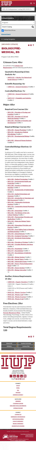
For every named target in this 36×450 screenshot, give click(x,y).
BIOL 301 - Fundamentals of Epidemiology (21, 190)
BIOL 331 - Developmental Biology (18, 136)
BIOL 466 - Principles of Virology (18, 242)
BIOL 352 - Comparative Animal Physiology (21, 206)
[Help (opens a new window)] (33, 45)
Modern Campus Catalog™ (20, 440)
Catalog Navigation (9, 39)
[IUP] (5, 3)
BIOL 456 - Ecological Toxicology (18, 236)
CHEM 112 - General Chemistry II (18, 94)
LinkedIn (21, 376)
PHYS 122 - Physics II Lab (16, 299)
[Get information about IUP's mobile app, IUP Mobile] (18, 378)
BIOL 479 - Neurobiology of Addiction (19, 253)
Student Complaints (29, 435)
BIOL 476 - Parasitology (15, 248)
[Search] (33, 27)
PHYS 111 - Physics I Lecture (17, 292)
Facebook (11, 376)
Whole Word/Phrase (9, 30)
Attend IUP (9, 343)
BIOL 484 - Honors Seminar (16, 268)
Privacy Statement (18, 423)
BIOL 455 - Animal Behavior (16, 234)
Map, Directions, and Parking (18, 405)
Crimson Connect (18, 394)
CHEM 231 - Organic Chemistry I (18, 282)
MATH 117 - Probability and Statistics (19, 98)
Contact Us (18, 414)
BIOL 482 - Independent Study (17, 261)
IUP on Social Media (18, 419)
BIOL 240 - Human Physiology (17, 130)
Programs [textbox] (5, 22)
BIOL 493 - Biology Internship (17, 270)
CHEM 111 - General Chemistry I (18, 87)
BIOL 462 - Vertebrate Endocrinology (19, 238)
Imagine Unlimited (26, 343)
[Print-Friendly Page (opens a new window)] (31, 45)
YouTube (14, 376)
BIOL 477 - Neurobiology (15, 250)
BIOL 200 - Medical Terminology (18, 179)
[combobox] (18, 9)
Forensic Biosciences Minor (11, 313)
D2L (18, 390)
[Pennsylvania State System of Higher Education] (10, 436)
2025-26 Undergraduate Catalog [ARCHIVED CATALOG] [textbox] (18, 9)
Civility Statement (18, 421)
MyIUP (18, 385)
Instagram (25, 376)
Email (18, 388)
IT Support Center (18, 403)
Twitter (18, 376)
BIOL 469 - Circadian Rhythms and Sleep (20, 244)
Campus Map (26, 346)
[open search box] (34, 3)
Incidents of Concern (18, 426)
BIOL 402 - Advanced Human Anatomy (20, 140)
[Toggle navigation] (31, 3)
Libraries (18, 401)
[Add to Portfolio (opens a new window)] (29, 45)
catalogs (10, 439)
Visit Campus (17, 349)
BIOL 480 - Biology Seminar (16, 257)
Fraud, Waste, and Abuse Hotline (27, 434)
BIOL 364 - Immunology (15, 210)
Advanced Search (6, 34)
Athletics (9, 346)
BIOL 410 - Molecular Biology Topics (19, 221)
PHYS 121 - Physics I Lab (15, 294)
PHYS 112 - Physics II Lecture (17, 297)
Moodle (18, 392)
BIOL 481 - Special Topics (16, 259)
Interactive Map (18, 408)
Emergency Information (18, 416)
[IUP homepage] (18, 356)
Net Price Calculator (29, 436)
